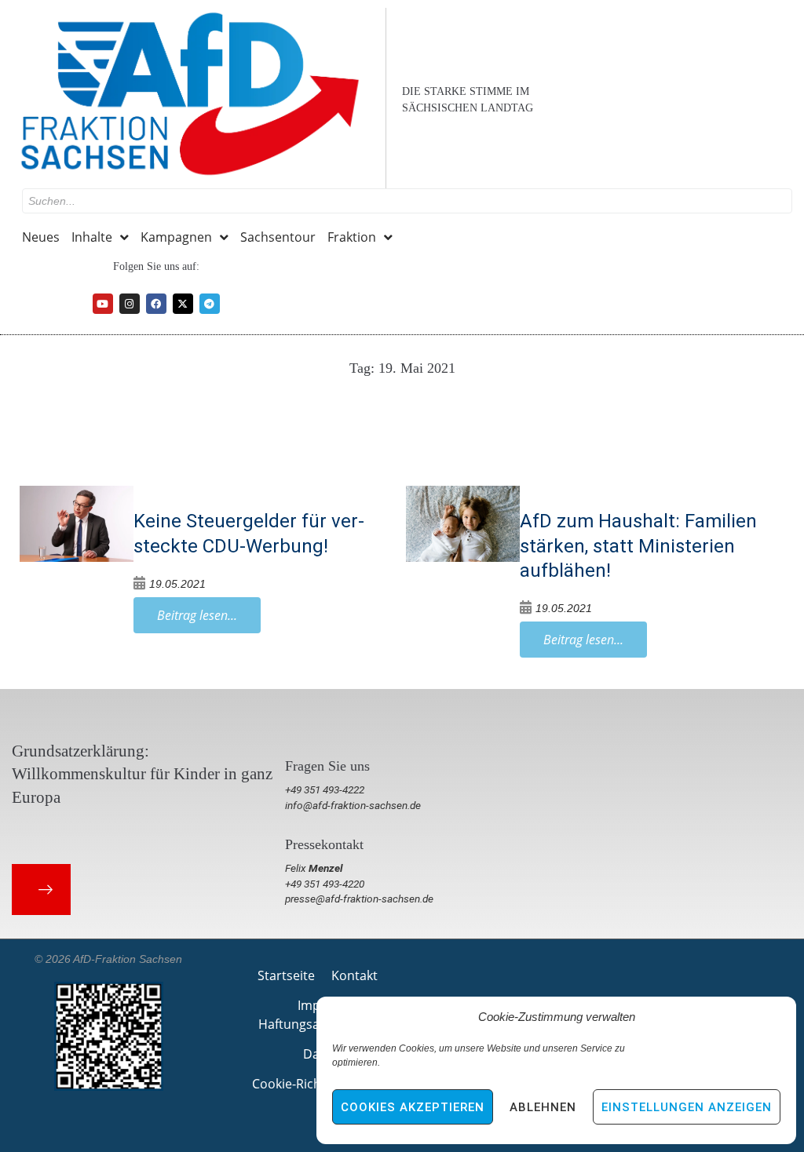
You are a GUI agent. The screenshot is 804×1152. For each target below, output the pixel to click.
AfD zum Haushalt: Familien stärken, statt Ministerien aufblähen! (638, 545)
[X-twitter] (183, 303)
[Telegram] (209, 303)
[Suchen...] (407, 200)
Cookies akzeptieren (412, 1107)
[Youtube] (103, 303)
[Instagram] (129, 303)
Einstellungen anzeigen (686, 1107)
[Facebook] (156, 303)
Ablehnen (543, 1107)
